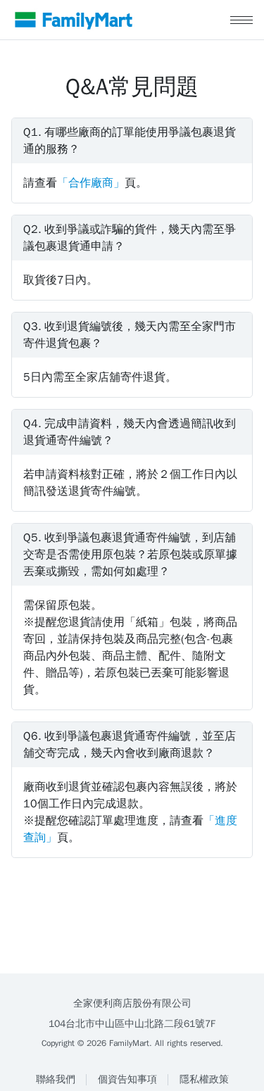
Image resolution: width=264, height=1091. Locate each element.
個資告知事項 (127, 1079)
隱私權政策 (204, 1079)
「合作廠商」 (91, 183)
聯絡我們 (55, 1079)
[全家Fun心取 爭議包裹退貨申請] (73, 19)
